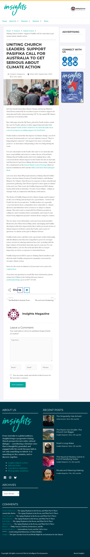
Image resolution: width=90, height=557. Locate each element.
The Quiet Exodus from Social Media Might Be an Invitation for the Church (36, 534)
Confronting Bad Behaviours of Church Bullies (25, 532)
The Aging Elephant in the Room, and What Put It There (38, 511)
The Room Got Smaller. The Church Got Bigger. (69, 431)
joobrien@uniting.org (14, 280)
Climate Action (28, 31)
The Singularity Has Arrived (68, 416)
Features (17, 31)
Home (8, 31)
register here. (11, 269)
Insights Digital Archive (18, 462)
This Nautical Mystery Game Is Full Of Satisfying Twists (70, 458)
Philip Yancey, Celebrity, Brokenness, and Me (27, 526)
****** (4, 532)
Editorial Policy (14, 465)
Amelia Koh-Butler (9, 513)
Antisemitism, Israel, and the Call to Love (32, 529)
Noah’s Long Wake (65, 443)
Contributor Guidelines (18, 468)
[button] (14, 21)
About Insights (79, 553)
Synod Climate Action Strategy (35, 165)
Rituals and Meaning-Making (69, 470)
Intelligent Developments (38, 553)
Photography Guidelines (18, 470)
